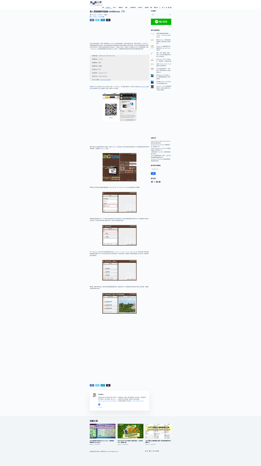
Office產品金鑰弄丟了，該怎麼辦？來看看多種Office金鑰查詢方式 (163, 70)
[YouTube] (170, 7)
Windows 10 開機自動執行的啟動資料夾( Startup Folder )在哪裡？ (163, 48)
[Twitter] (166, 7)
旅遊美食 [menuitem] (147, 7)
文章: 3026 (100, 407)
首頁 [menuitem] (103, 7)
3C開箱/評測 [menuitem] (133, 7)
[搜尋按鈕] (170, 14)
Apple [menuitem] (114, 7)
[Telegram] (164, 7)
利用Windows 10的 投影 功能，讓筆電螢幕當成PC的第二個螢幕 (163, 76)
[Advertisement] (141, 3)
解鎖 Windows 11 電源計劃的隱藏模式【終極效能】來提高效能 (163, 41)
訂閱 (153, 173)
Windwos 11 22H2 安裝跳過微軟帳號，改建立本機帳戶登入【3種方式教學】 (163, 88)
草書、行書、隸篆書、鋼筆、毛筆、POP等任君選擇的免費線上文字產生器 (163, 54)
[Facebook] (162, 7)
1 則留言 (105, 14)
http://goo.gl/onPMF (105, 79)
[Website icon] (99, 404)
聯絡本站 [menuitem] (156, 7)
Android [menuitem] (108, 7)
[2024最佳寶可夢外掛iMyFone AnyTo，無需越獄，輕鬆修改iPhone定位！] (103, 431)
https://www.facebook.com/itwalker (107, 401)
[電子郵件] (108, 20)
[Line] (153, 451)
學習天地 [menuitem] (140, 7)
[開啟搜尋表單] (159, 7)
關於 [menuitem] (151, 7)
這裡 (102, 88)
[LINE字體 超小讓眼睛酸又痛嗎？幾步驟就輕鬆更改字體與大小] (158, 431)
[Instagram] (168, 7)
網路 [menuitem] (126, 7)
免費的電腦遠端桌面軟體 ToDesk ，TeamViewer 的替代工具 (163, 35)
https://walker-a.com (138, 401)
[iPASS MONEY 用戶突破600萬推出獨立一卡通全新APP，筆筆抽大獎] (130, 431)
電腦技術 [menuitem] (121, 7)
